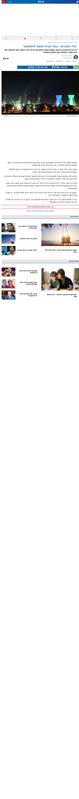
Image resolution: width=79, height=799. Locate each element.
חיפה (72, 61)
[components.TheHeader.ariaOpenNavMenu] (66, 2)
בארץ (70, 42)
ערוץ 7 (73, 42)
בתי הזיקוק (58, 61)
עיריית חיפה (48, 61)
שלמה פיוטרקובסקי (65, 55)
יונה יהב (66, 61)
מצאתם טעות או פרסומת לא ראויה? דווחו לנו (39, 211)
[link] (59, 239)
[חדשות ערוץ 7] (39, 2)
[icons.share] (3, 1)
